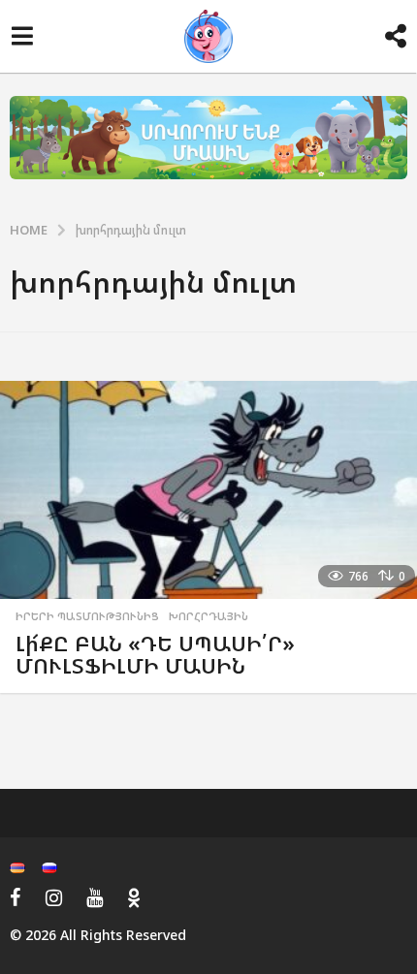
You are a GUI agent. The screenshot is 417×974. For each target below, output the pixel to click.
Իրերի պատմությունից (87, 616)
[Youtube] (94, 897)
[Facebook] (15, 897)
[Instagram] (54, 897)
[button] (22, 36)
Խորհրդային (208, 616)
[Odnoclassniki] (134, 897)
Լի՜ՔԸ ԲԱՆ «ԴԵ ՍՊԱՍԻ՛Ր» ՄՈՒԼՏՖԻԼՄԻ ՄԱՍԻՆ (155, 654)
